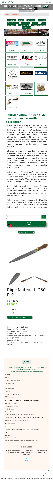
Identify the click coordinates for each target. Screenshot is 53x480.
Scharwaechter (23, 25)
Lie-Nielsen (30, 20)
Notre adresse (10, 384)
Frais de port (9, 410)
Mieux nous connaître (12, 381)
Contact (8, 392)
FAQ (6, 433)
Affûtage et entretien (39, 25)
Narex (43, 22)
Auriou (21, 20)
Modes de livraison (11, 407)
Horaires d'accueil (11, 387)
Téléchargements (11, 439)
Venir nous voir (10, 390)
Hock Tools (41, 20)
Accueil (7, 379)
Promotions (11, 20)
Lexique (8, 436)
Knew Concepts (13, 22)
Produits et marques (12, 395)
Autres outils (26, 27)
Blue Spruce (25, 22)
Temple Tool (11, 25)
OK (35, 9)
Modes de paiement (11, 413)
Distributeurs (9, 398)
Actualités (8, 428)
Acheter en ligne (10, 405)
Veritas (35, 22)
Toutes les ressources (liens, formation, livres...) (21, 442)
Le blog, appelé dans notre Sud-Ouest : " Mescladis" (22, 430)
